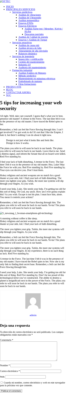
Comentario (6, 340)
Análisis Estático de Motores (32, 73)
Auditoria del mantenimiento (32, 67)
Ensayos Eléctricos (27, 26)
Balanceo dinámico (27, 53)
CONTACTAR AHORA (18, 92)
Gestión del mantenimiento (31, 62)
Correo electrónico (10, 371)
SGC (8, 95)
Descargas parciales (34, 34)
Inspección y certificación (30, 59)
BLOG (9, 89)
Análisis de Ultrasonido (29, 17)
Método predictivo (27, 75)
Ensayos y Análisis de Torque (32, 39)
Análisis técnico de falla (29, 48)
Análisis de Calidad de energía (33, 37)
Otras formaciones (27, 84)
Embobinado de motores (30, 81)
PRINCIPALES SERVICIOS (20, 9)
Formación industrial (22, 70)
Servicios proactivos (22, 42)
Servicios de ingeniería (23, 56)
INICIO (10, 6)
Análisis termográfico (28, 20)
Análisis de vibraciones (29, 15)
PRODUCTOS (13, 87)
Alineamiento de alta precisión (33, 51)
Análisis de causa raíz (28, 45)
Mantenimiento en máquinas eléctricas (36, 78)
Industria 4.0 (24, 64)
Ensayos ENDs (25, 23)
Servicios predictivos (22, 12)
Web (2, 376)
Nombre (5, 365)
